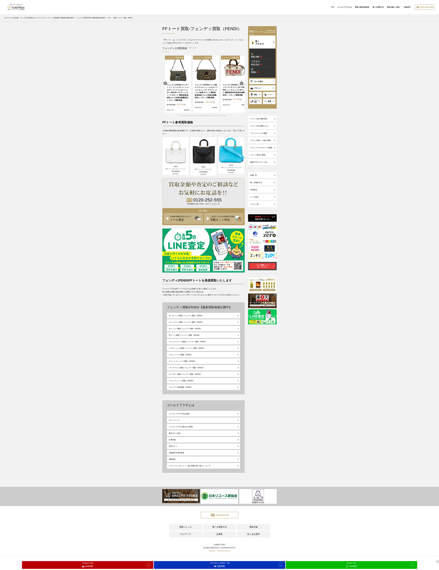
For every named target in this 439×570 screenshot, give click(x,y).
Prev (165, 83)
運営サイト (173, 446)
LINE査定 (253, 190)
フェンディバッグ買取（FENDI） (182, 381)
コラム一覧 (254, 204)
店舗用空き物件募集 (176, 453)
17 (218, 115)
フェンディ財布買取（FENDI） (181, 387)
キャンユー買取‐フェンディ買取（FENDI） (185, 329)
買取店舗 (253, 527)
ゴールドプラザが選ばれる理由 (181, 427)
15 (213, 115)
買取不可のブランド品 (258, 162)
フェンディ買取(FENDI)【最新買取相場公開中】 (199, 307)
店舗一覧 (253, 175)
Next (242, 83)
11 (204, 115)
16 (216, 115)
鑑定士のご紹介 (175, 433)
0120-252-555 (426, 7)
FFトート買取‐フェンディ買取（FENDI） (185, 335)
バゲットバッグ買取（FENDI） (181, 355)
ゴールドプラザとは (344, 7)
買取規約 (172, 459)
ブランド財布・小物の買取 (260, 140)
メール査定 (254, 197)
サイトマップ (174, 420)
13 (209, 115)
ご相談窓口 (407, 7)
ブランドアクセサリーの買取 (261, 148)
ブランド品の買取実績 (258, 119)
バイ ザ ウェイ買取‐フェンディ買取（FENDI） (187, 368)
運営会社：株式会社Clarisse (219, 551)
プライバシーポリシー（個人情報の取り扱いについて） (190, 466)
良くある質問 (253, 534)
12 (206, 115)
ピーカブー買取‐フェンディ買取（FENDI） (185, 374)
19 (223, 115)
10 (202, 115)
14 (211, 115)
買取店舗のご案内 (393, 7)
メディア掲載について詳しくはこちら (262, 266)
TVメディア (185, 534)
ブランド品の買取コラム (259, 126)
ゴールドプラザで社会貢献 (179, 414)
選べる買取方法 (378, 7)
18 (220, 115)
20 (225, 115)
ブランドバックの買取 (258, 133)
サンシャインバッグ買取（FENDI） (182, 361)
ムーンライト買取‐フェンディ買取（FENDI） (186, 322)
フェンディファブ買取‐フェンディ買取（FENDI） (188, 342)
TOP (332, 7)
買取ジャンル (185, 527)
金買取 (219, 534)
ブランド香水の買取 (257, 155)
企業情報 (172, 440)
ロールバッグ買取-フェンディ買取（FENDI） (186, 316)
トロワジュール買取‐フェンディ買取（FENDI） (187, 348)
